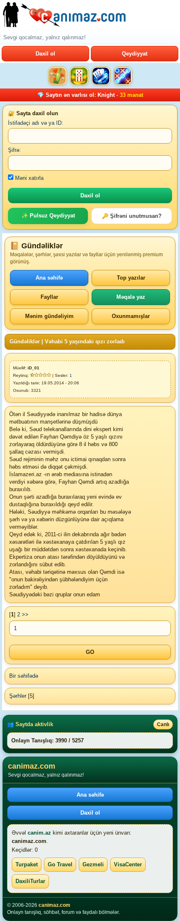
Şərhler (17, 696)
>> (25, 614)
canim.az (39, 833)
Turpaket (26, 864)
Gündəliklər (25, 341)
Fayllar (49, 297)
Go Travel (60, 864)
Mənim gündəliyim (49, 316)
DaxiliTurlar (30, 881)
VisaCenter (128, 864)
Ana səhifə (49, 278)
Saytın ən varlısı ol (70, 95)
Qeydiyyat (134, 53)
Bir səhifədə (23, 676)
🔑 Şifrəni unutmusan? (132, 216)
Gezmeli (93, 864)
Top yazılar (131, 278)
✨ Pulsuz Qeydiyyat (48, 215)
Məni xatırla (28, 178)
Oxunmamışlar (131, 316)
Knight (106, 95)
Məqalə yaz (130, 297)
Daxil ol (45, 53)
